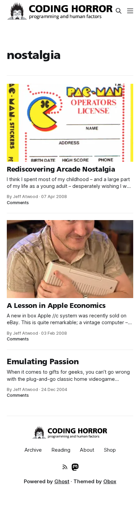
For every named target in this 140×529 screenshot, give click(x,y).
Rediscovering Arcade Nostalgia (61, 169)
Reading (60, 450)
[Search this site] (118, 10)
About (87, 450)
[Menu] (130, 10)
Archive (33, 450)
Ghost (61, 481)
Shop (110, 450)
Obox (109, 481)
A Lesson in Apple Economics (56, 305)
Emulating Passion (43, 361)
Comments (18, 202)
